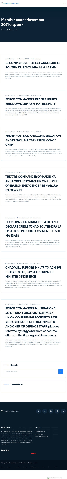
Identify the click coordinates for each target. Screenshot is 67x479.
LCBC (55, 467)
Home (3, 30)
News (43, 467)
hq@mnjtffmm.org (40, 431)
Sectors (25, 467)
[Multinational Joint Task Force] (10, 3)
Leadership (17, 467)
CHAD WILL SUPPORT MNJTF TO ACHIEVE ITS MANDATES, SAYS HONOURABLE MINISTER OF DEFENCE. (33, 272)
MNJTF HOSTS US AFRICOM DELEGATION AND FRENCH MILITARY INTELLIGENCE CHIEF (33, 140)
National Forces (34, 467)
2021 (8, 30)
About (9, 467)
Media (49, 467)
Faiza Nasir (12, 59)
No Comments (37, 59)
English (53, 478)
